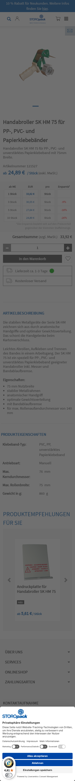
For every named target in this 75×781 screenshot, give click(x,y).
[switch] (8, 775)
